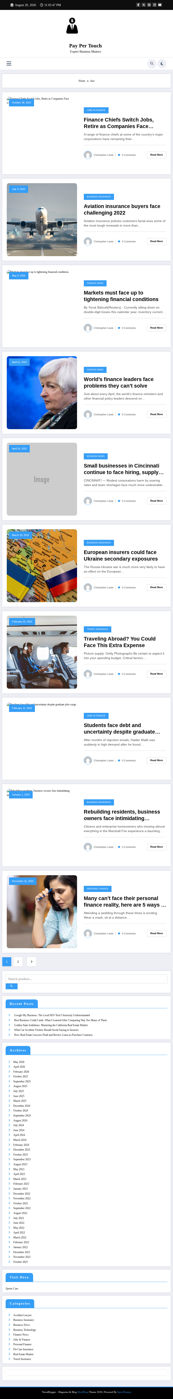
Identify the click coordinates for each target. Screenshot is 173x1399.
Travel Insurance (97, 629)
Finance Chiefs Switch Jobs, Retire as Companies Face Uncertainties (119, 123)
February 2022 (21, 1242)
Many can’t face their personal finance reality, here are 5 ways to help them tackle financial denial (125, 902)
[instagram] (155, 5)
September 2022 (22, 1208)
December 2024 (21, 1105)
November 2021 (22, 1257)
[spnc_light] (161, 63)
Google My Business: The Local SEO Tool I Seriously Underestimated (52, 1015)
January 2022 (20, 1247)
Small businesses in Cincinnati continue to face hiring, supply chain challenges (121, 469)
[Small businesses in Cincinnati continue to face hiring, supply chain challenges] (42, 478)
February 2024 (21, 1144)
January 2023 (20, 1188)
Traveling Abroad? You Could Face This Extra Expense (120, 642)
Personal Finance (97, 889)
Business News (96, 456)
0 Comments (129, 155)
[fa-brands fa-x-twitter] (144, 5)
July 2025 (18, 1091)
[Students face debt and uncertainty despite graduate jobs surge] (41, 704)
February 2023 (21, 1183)
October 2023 (20, 1154)
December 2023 (21, 1149)
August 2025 (20, 1086)
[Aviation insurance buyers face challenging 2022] (42, 219)
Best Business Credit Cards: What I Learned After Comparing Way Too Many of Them (60, 1020)
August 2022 (20, 1213)
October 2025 (20, 1076)
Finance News (95, 283)
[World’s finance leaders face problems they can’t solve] (42, 392)
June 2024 (18, 1130)
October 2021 (20, 1261)
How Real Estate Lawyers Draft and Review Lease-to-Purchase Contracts (53, 1034)
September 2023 (22, 1159)
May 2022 (18, 1227)
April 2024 (19, 1135)
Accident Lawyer (22, 1315)
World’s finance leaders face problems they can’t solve (119, 383)
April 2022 (19, 1232)
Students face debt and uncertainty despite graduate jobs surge (119, 729)
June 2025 (18, 1096)
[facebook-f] (138, 5)
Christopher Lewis (104, 155)
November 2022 (22, 1198)
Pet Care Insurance (23, 1349)
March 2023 (19, 1179)
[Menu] (9, 63)
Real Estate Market (23, 1354)
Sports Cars (12, 1288)
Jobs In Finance (96, 110)
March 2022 (19, 1237)
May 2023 (18, 1169)
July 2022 (18, 1218)
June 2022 (18, 1222)
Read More (156, 154)
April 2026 (19, 1066)
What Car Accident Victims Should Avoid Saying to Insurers (46, 1030)
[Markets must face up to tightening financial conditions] (38, 271)
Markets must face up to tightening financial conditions (121, 296)
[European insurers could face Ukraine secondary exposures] (42, 565)
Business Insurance (99, 197)
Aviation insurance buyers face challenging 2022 (122, 210)
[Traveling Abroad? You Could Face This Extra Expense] (42, 651)
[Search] (151, 63)
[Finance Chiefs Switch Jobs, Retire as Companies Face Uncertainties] (42, 100)
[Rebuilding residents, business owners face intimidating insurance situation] (42, 792)
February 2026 (21, 1071)
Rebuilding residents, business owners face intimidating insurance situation (122, 815)
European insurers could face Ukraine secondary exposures (121, 556)
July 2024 (18, 1125)
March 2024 (19, 1140)
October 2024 (20, 1110)
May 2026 (18, 1062)
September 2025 (22, 1081)
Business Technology (24, 1329)
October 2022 (20, 1203)
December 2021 (21, 1252)
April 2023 (19, 1174)
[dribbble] (149, 5)
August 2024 (20, 1120)
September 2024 (22, 1115)
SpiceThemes (124, 1392)
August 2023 (20, 1164)
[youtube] (160, 5)
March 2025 (19, 1100)
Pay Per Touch (85, 46)
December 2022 (21, 1193)
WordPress (82, 1392)
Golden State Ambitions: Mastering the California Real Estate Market (51, 1025)
